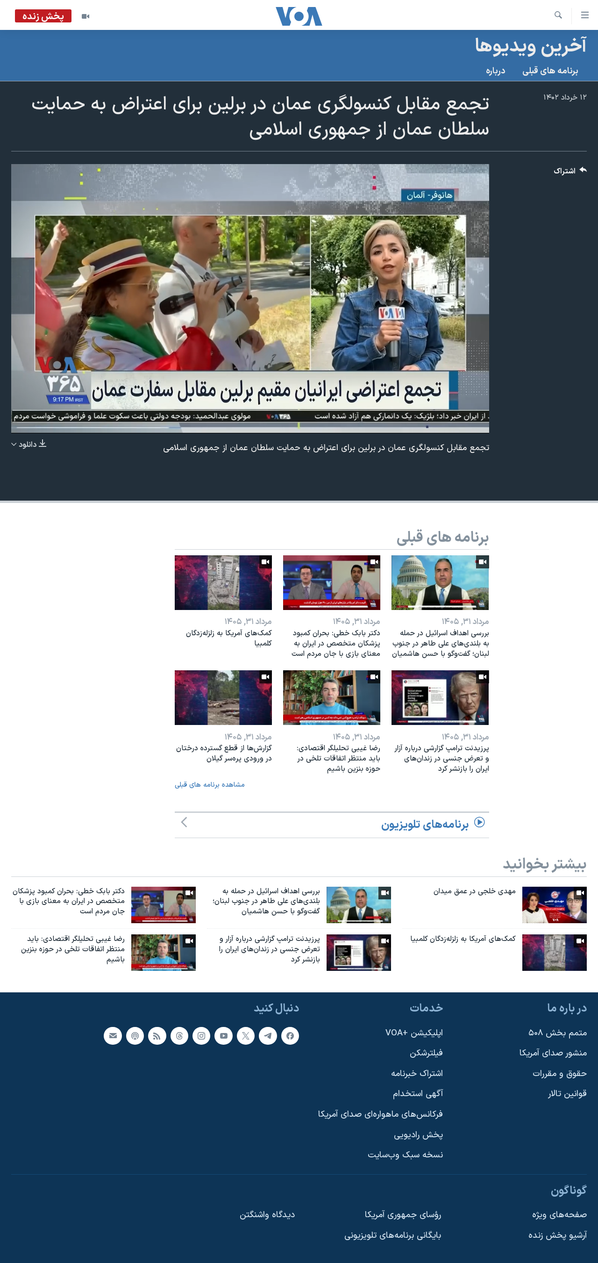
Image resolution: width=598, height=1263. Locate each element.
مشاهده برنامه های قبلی (210, 785)
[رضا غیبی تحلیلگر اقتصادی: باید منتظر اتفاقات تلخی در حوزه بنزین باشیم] (331, 697)
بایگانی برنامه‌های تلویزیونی (392, 1235)
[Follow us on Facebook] (290, 1036)
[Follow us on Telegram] (268, 1036)
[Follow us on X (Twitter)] (246, 1036)
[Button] (570, 173)
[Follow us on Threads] (179, 1036)
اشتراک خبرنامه (417, 1074)
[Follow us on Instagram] (201, 1036)
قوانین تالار (567, 1094)
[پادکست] (135, 1036)
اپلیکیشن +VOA (414, 1033)
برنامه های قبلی (550, 71)
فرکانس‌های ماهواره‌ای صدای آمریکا (380, 1114)
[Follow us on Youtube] (223, 1036)
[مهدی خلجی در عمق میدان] (554, 905)
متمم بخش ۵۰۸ (557, 1033)
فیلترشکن (426, 1053)
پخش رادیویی (418, 1135)
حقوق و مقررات (560, 1074)
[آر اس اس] (157, 1036)
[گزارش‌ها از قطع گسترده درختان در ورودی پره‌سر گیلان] (223, 697)
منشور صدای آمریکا (553, 1053)
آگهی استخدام (418, 1094)
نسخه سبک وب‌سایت (405, 1155)
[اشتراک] (112, 1036)
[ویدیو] (85, 16)
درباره (495, 71)
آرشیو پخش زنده (557, 1235)
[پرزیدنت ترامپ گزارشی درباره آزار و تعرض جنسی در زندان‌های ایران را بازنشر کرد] (440, 697)
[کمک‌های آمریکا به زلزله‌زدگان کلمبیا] (223, 582)
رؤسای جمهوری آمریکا (403, 1215)
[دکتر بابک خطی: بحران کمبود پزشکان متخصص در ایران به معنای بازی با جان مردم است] (331, 582)
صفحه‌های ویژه (559, 1215)
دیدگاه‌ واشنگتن (267, 1215)
